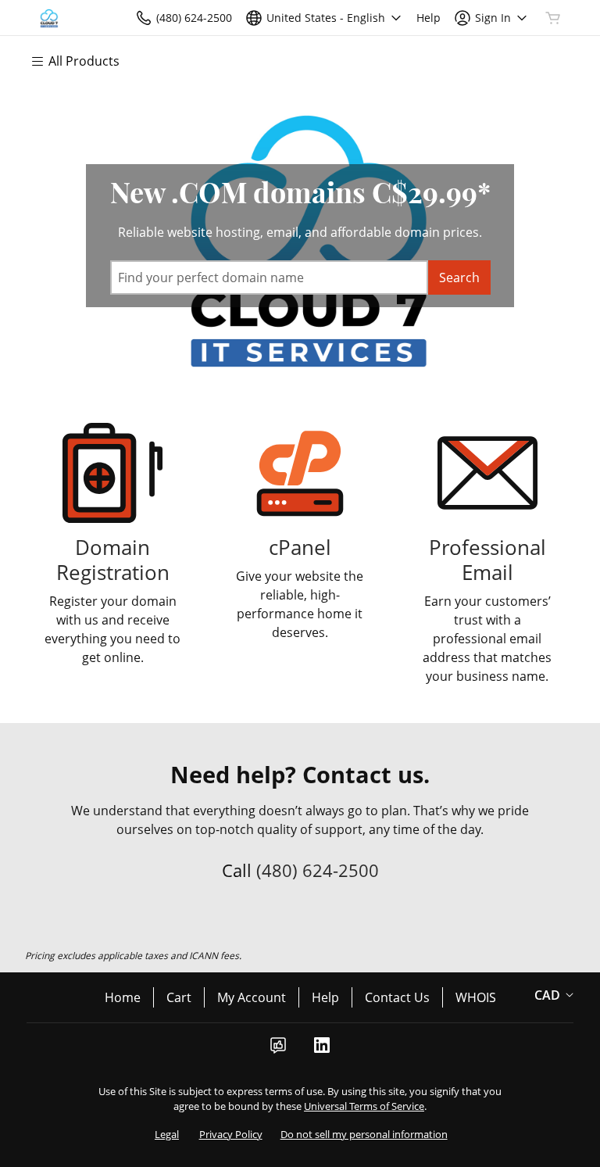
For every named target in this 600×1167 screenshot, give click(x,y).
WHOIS (475, 997)
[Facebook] (278, 1049)
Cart (178, 997)
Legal (167, 1134)
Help (325, 997)
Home (123, 997)
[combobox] (269, 277)
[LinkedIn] (321, 1049)
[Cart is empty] (553, 18)
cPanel (300, 547)
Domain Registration (113, 560)
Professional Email (487, 560)
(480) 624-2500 (317, 870)
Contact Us (397, 997)
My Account (251, 997)
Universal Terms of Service (364, 1106)
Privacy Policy (230, 1134)
